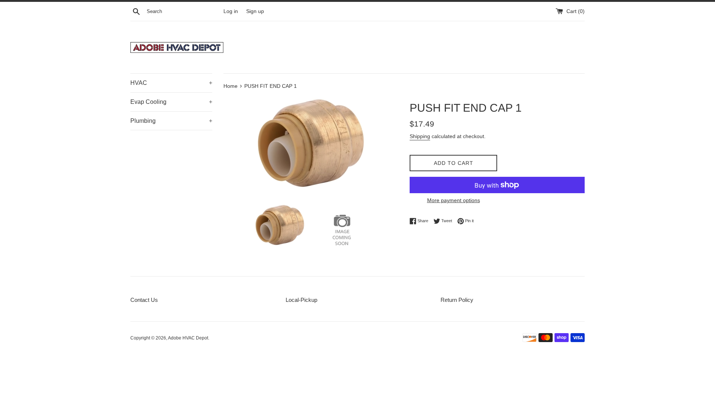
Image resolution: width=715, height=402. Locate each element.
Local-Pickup (301, 300)
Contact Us (144, 300)
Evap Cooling (171, 102)
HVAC (171, 83)
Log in (230, 11)
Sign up (255, 11)
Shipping (420, 136)
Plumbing (171, 121)
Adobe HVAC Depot (188, 338)
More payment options (453, 200)
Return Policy (457, 300)
